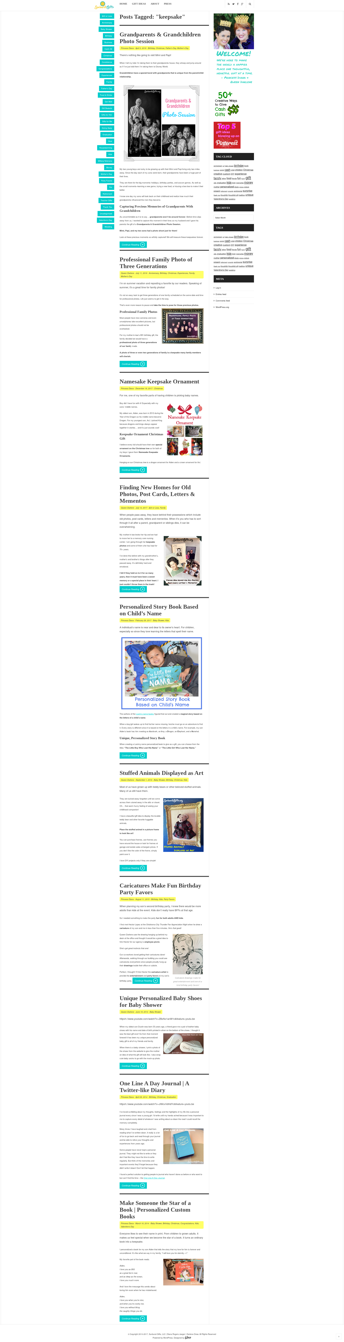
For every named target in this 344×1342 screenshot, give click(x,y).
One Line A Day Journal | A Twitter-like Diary (154, 1086)
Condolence (107, 62)
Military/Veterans (105, 161)
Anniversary (107, 22)
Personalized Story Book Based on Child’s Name (159, 610)
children (239, 169)
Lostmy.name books (145, 713)
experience (241, 173)
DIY (232, 173)
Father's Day (106, 88)
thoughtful (224, 195)
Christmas (107, 55)
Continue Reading (130, 244)
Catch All (108, 49)
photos (241, 187)
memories (240, 182)
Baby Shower (106, 29)
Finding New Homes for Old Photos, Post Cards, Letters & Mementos (157, 494)
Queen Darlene (127, 273)
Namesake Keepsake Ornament (159, 381)
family (217, 178)
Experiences (107, 75)
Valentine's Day (105, 220)
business (216, 170)
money (248, 182)
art (224, 166)
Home (123, 3)
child (232, 170)
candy (222, 170)
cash (227, 169)
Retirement (107, 193)
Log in (218, 287)
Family (109, 81)
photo (236, 187)
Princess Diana (127, 48)
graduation (221, 182)
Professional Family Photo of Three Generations (156, 262)
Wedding (108, 226)
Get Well (108, 101)
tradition (242, 195)
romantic (230, 191)
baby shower (229, 166)
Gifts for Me (107, 121)
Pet (110, 187)
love (234, 182)
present (217, 190)
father (224, 178)
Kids (110, 154)
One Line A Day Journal (154, 1177)
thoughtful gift (233, 195)
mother (217, 186)
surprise (247, 191)
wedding (232, 199)
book (246, 165)
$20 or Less (107, 16)
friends (234, 178)
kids (229, 182)
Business (108, 42)
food (229, 178)
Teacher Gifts (106, 200)
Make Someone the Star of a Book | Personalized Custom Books (155, 1210)
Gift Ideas (139, 3)
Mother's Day (106, 174)
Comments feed (223, 300)
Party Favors (106, 180)
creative (218, 173)
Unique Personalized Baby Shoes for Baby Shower (161, 1001)
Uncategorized (106, 213)
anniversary (218, 166)
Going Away (107, 128)
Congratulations (105, 68)
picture (246, 187)
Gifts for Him (106, 114)
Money (109, 167)
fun (239, 178)
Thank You (107, 207)
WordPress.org (222, 307)
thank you (217, 195)
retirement (224, 191)
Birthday (108, 35)
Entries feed (221, 294)
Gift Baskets (107, 108)
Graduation (107, 134)
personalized (227, 186)
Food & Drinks (106, 95)
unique (249, 195)
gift (248, 177)
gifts (215, 183)
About (155, 3)
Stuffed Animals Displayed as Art (161, 773)
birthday (239, 165)
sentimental (238, 191)
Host (110, 141)
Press (167, 3)
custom (226, 173)
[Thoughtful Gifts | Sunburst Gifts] (104, 8)
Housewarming (105, 147)
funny (243, 178)
